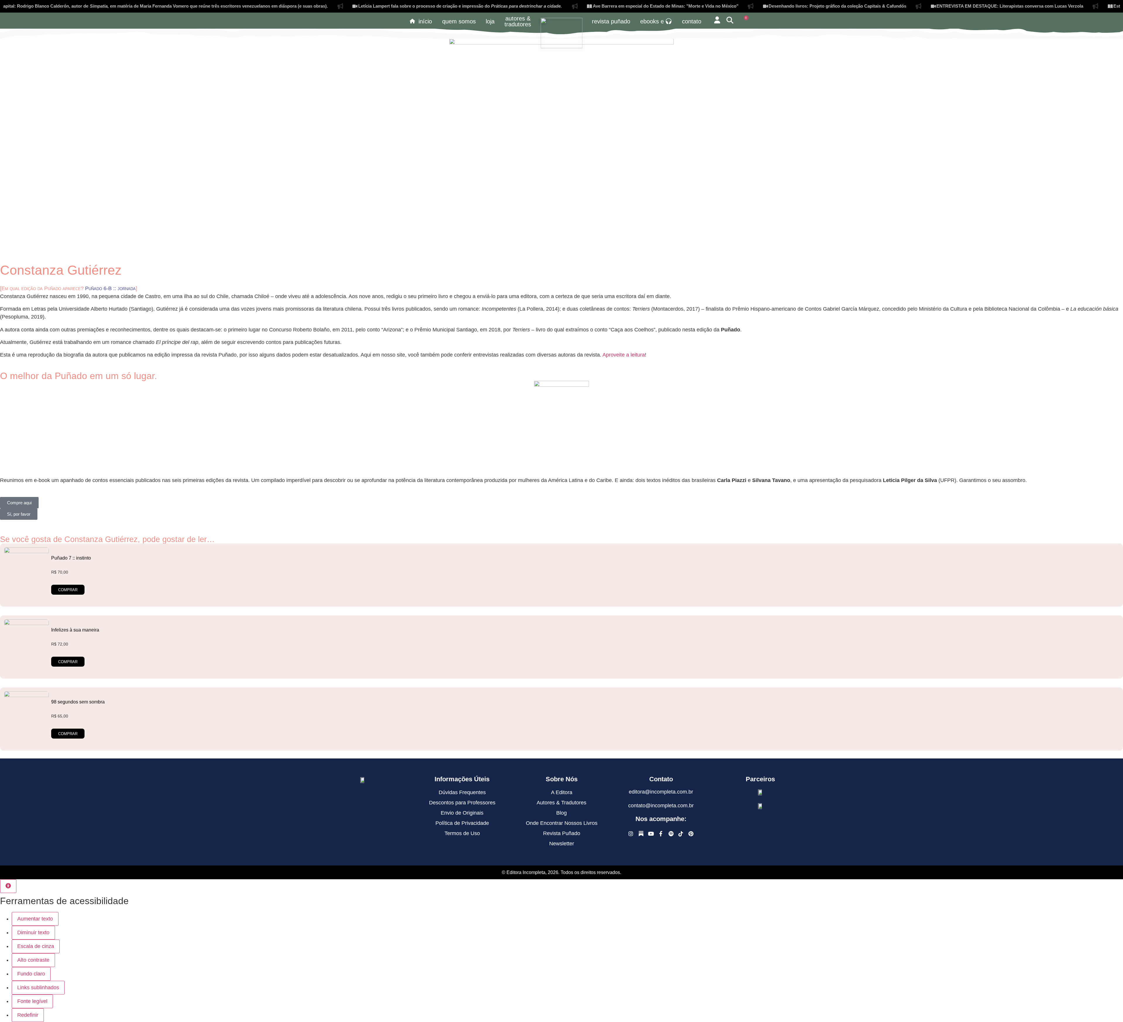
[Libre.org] (760, 792)
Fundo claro (31, 974)
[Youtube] (651, 833)
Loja (490, 21)
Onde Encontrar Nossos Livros (561, 823)
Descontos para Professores (462, 803)
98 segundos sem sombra (78, 701)
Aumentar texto (35, 919)
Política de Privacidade (462, 823)
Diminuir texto (33, 932)
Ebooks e (652, 21)
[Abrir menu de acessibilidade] (8, 886)
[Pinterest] (691, 833)
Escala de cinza (35, 946)
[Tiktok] (681, 833)
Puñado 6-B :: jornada (110, 288)
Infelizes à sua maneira (75, 629)
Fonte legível (32, 1001)
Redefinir (27, 1015)
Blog (561, 813)
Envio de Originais (462, 813)
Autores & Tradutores (561, 803)
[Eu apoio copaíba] (760, 806)
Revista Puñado (611, 21)
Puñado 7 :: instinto (71, 557)
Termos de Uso (462, 833)
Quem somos (459, 21)
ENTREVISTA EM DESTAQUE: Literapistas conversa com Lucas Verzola (969, 6)
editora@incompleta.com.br (661, 792)
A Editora (561, 792)
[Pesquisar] (729, 20)
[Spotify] (671, 833)
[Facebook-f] (661, 833)
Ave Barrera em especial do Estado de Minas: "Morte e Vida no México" (625, 6)
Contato (691, 21)
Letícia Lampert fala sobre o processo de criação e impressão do (420, 6)
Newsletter (561, 843)
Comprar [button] (67, 590)
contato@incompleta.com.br (661, 805)
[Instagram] (631, 833)
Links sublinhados (38, 987)
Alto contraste (33, 960)
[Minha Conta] (717, 20)
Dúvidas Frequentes (462, 792)
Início (425, 21)
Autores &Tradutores (517, 21)
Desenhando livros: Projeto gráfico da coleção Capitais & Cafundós (797, 6)
